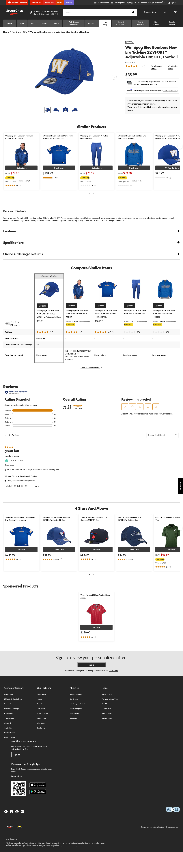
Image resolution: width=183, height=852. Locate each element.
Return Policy (107, 718)
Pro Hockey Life (42, 713)
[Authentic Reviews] (16, 392)
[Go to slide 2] (56, 110)
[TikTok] (11, 811)
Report (37, 486)
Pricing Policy (107, 713)
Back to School (172, 23)
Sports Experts (42, 718)
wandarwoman (12, 456)
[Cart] (175, 12)
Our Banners (41, 728)
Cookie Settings (9, 738)
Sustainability (74, 713)
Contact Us (8, 728)
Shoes (44, 23)
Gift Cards (8, 723)
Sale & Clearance (140, 23)
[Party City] (69, 2)
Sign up (17, 755)
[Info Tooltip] (29, 181)
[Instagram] (17, 811)
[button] (133, 12)
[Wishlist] (165, 12)
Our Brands (74, 699)
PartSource (41, 709)
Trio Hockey (41, 723)
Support (132, 2)
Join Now (113, 670)
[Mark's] (60, 2)
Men (22, 23)
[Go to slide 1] (47, 110)
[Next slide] (180, 146)
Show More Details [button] (90, 367)
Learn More (16, 776)
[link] (136, 66)
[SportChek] (49, 2)
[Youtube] (22, 811)
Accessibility (106, 709)
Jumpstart (73, 718)
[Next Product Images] (114, 77)
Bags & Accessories (121, 23)
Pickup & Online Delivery (13, 699)
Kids (32, 23)
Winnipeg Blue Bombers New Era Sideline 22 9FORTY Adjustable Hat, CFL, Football (151, 52)
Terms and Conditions (110, 699)
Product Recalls (10, 733)
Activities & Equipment (74, 23)
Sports (56, 23)
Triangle (40, 704)
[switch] (9, 323)
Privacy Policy (107, 694)
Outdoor (92, 23)
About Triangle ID (76, 709)
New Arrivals (156, 23)
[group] (21, 177)
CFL (25, 32)
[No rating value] (130, 332)
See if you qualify (170, 90)
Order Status (151, 12)
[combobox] (164, 435)
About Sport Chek (76, 694)
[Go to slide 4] (74, 110)
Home (6, 32)
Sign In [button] (174, 2)
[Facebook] (6, 811)
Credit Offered (102, 2)
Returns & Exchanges (12, 709)
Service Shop (8, 704)
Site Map (105, 704)
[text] (21, 185)
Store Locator (9, 718)
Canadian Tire (42, 694)
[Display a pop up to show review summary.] (61, 559)
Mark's (39, 699)
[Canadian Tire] (36, 2)
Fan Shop (105, 23)
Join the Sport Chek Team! (79, 704)
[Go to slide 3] (65, 110)
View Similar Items (173, 67)
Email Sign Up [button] (119, 2)
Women (9, 23)
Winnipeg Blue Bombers (41, 32)
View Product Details (156, 67)
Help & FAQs (8, 713)
